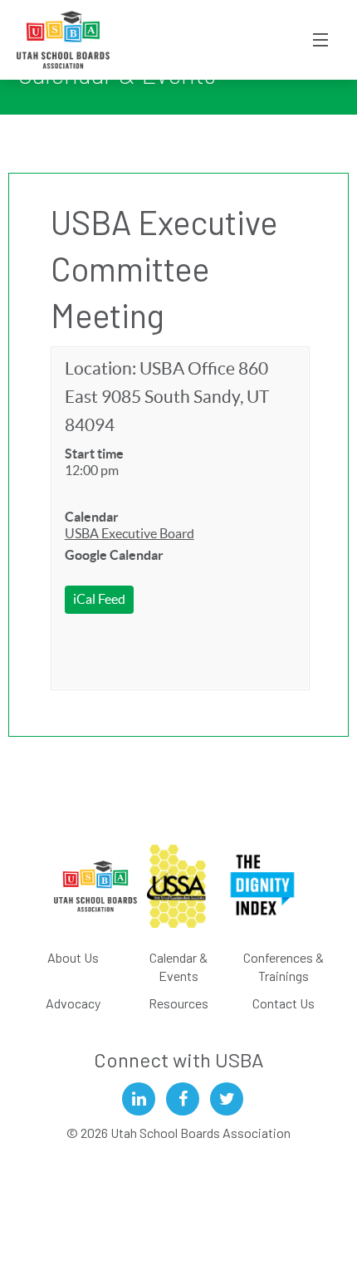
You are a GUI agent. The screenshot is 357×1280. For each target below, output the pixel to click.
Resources (178, 1003)
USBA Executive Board (129, 533)
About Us (73, 957)
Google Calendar (114, 554)
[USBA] (64, 40)
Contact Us (283, 1003)
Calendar (92, 516)
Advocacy (73, 1003)
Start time (94, 453)
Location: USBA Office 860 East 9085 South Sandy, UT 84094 (167, 396)
